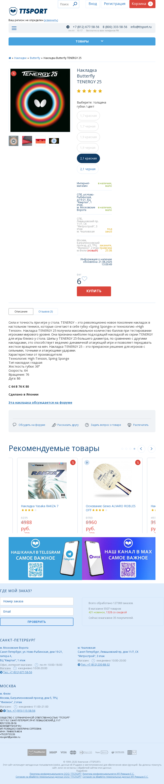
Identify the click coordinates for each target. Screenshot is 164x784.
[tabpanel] (71, 493)
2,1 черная (87, 169)
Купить (94, 291)
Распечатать (141, 425)
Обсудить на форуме (32, 425)
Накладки (20, 58)
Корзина (141, 3)
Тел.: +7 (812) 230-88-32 (95, 664)
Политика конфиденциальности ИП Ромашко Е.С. (108, 773)
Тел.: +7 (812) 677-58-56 (17, 672)
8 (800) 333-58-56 (115, 26)
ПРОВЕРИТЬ (37, 622)
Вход (93, 3)
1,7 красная (88, 116)
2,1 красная (88, 158)
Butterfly (35, 58)
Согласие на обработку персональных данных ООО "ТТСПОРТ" (49, 776)
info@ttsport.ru (141, 26)
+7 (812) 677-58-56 (86, 26)
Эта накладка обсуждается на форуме (40, 402)
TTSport (29, 9)
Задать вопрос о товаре (106, 425)
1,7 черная (87, 126)
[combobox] (68, 4)
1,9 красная (88, 137)
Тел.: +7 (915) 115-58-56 (20, 710)
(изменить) (51, 20)
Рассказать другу (68, 425)
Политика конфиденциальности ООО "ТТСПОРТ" (56, 773)
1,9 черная (87, 148)
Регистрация (114, 3)
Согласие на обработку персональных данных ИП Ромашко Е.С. (115, 776)
